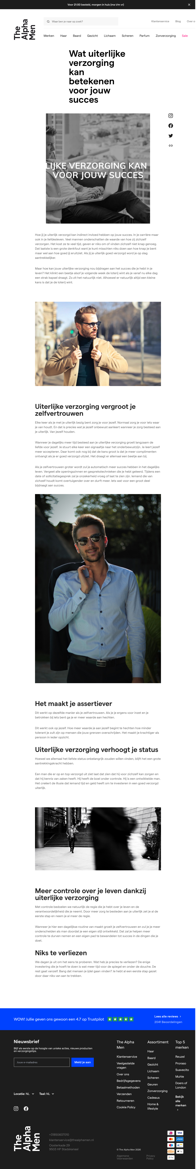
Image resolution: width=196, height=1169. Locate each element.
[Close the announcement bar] (189, 4)
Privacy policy (150, 1157)
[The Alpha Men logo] (24, 29)
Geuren (152, 1084)
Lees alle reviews (166, 1016)
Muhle (179, 1076)
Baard (151, 1058)
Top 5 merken (182, 1044)
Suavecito (182, 1070)
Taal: (42, 1094)
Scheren (153, 1078)
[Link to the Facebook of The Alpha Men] (26, 1108)
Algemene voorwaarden (125, 1157)
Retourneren (125, 1101)
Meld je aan (82, 1062)
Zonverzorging (157, 1091)
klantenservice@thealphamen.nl (71, 1140)
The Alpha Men (125, 1044)
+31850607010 (59, 1134)
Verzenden (124, 1094)
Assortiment (157, 1042)
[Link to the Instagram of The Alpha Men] (16, 1108)
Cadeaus (153, 1097)
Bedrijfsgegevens (129, 1081)
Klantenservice (127, 1056)
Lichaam (153, 1071)
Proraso (180, 1063)
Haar (150, 1051)
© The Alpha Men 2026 (129, 1150)
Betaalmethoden (128, 1087)
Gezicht (152, 1064)
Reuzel (180, 1056)
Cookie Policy (126, 1107)
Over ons (123, 1074)
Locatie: (20, 1094)
